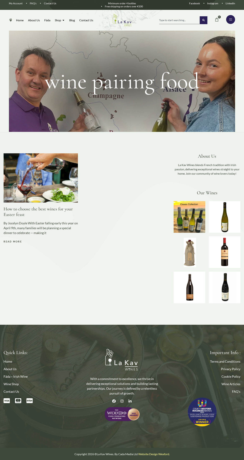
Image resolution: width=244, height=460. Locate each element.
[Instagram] (122, 401)
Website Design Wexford (153, 454)
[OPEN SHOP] (63, 20)
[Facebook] (114, 401)
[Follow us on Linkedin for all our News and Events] (130, 401)
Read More (13, 241)
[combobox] (179, 20)
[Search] (203, 20)
